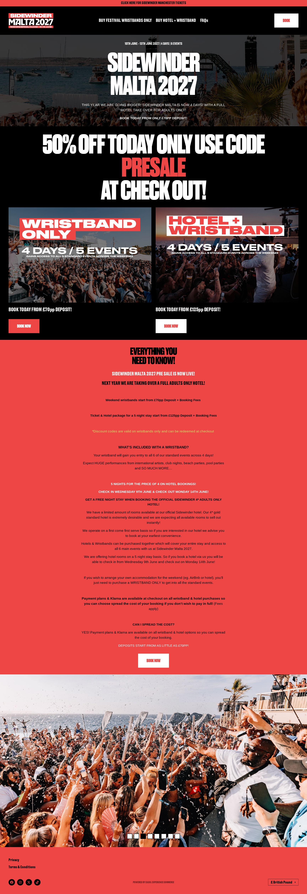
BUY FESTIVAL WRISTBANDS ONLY (125, 20)
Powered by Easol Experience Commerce (153, 882)
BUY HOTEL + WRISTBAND (176, 20)
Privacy (14, 860)
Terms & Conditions (22, 867)
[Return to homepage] (31, 20)
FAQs (204, 20)
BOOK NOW (24, 326)
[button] (129, 836)
